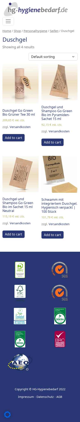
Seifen (54, 31)
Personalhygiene (35, 31)
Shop (17, 31)
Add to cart (13, 137)
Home (6, 31)
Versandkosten (20, 127)
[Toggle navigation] (8, 21)
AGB (59, 397)
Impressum (26, 397)
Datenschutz (45, 397)
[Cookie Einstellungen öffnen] (7, 414)
